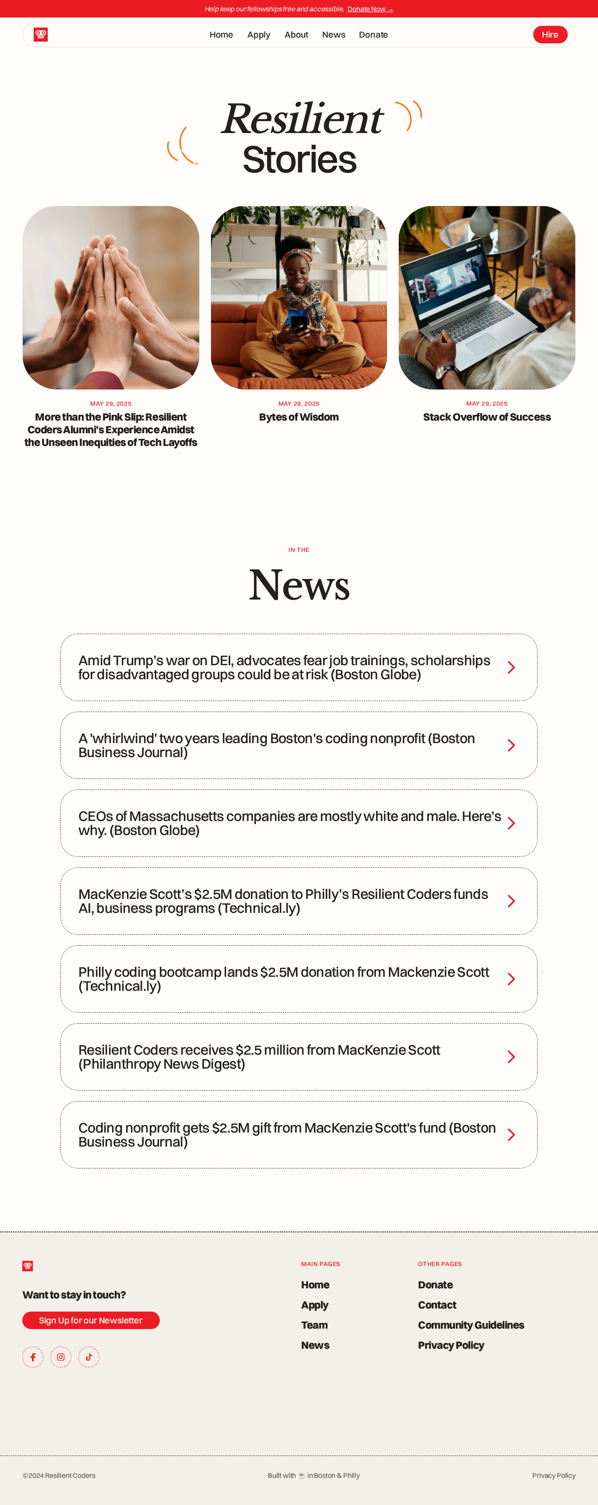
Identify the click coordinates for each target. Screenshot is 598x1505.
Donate (373, 34)
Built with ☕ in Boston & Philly (314, 1475)
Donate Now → (371, 8)
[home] (41, 35)
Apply (259, 34)
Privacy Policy (451, 1344)
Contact (437, 1304)
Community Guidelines (471, 1324)
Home (221, 34)
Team (314, 1324)
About (296, 34)
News (333, 34)
